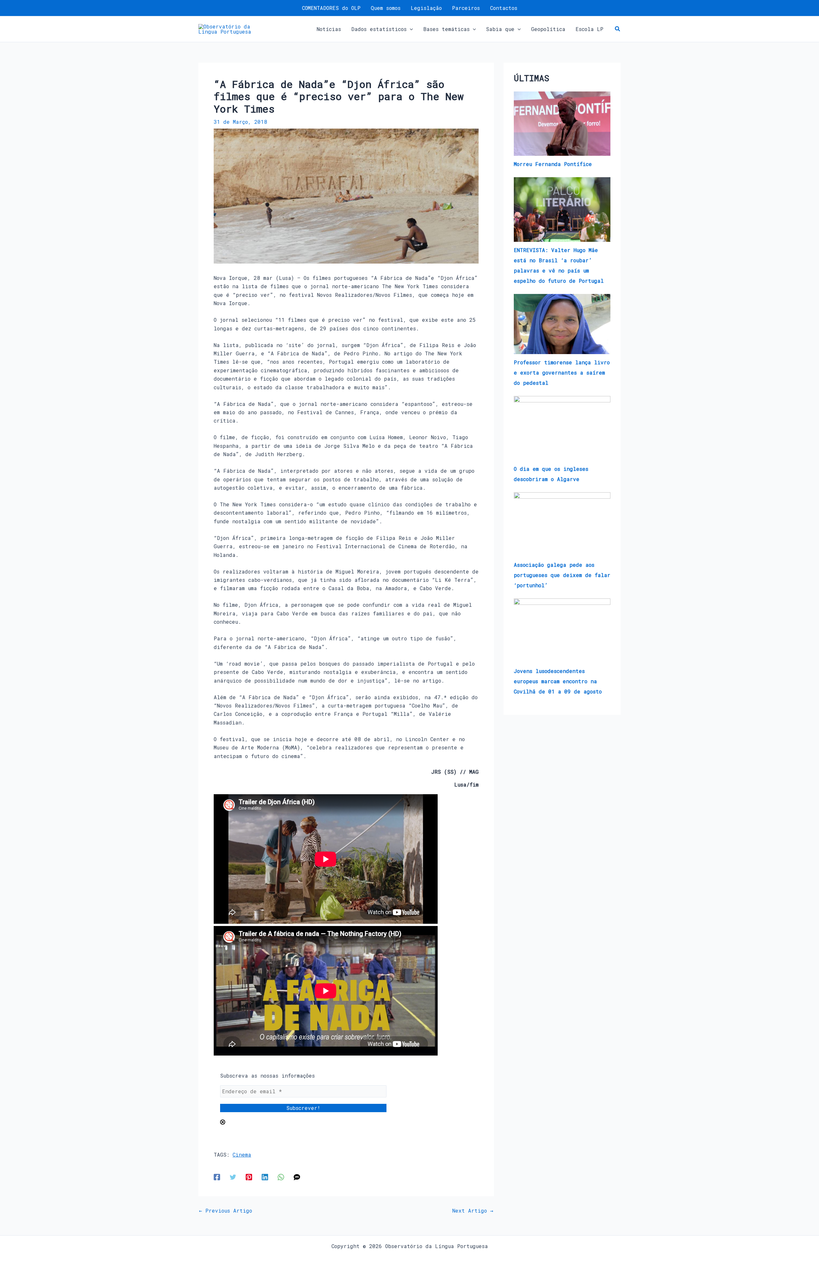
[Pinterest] (249, 1176)
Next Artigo (472, 1210)
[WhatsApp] (281, 1176)
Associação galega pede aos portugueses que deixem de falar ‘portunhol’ (562, 575)
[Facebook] (217, 1176)
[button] (410, 29)
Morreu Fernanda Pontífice (553, 164)
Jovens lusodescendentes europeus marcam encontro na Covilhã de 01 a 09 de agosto (558, 681)
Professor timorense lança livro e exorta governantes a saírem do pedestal (562, 372)
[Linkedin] (265, 1176)
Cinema (242, 1154)
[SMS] (297, 1176)
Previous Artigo (225, 1210)
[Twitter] (233, 1176)
